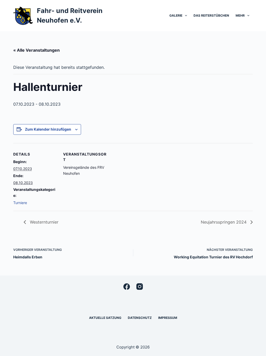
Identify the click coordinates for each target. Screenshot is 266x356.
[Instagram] (139, 286)
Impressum (167, 318)
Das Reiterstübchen (211, 15)
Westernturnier (43, 222)
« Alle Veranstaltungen (36, 50)
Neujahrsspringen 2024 (224, 222)
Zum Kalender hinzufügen (48, 129)
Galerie (175, 15)
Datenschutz (140, 318)
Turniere (20, 202)
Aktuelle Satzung (105, 318)
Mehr (240, 15)
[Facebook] (126, 286)
